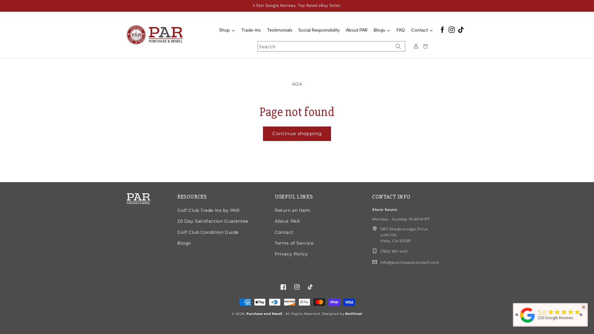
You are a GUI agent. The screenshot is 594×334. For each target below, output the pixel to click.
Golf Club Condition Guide (208, 232)
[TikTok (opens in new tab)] (461, 30)
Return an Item (292, 210)
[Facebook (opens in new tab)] (442, 30)
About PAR (287, 221)
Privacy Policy (291, 254)
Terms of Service (294, 243)
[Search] (398, 46)
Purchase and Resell (265, 314)
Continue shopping (297, 133)
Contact (284, 232)
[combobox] (331, 46)
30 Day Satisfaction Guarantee (212, 221)
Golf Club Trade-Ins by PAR (208, 210)
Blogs (184, 243)
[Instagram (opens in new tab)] (452, 30)
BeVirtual (353, 314)
